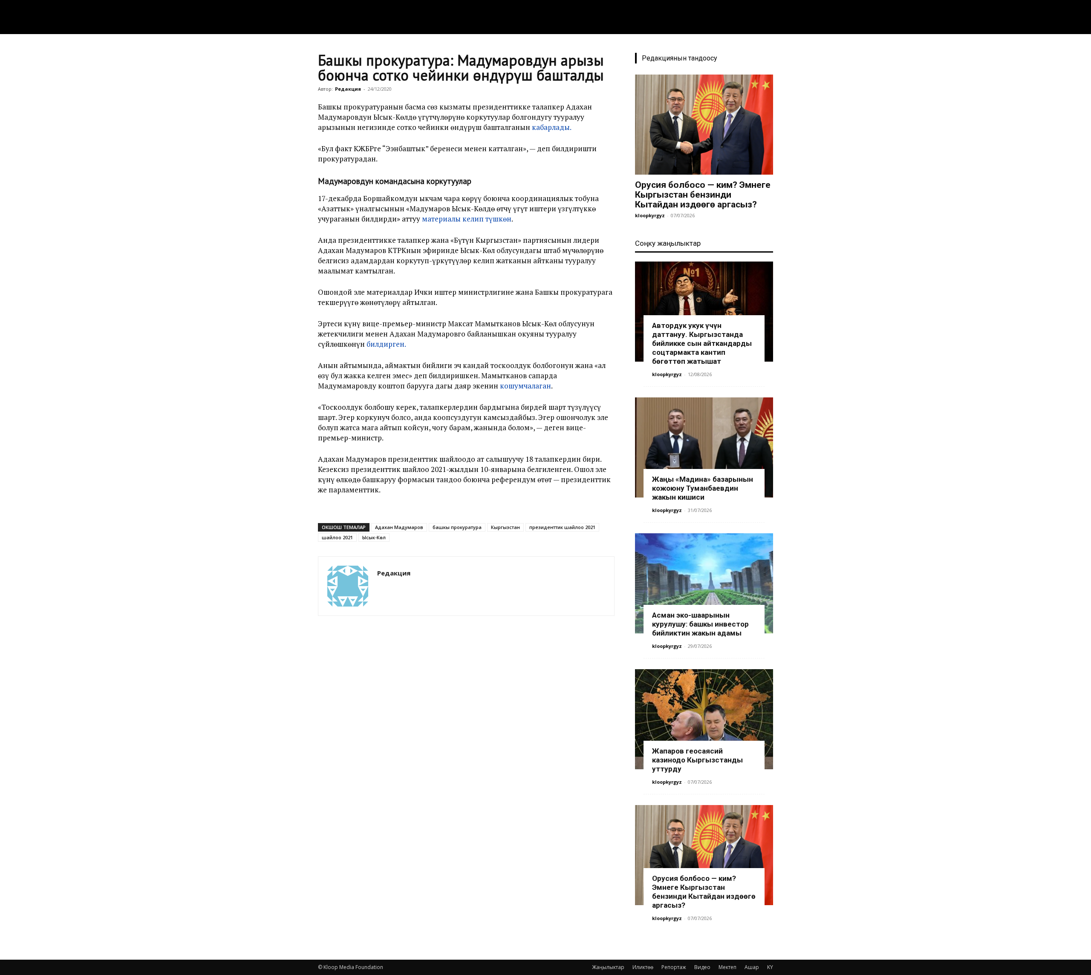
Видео (702, 967)
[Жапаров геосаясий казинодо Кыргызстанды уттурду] (704, 719)
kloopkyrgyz (650, 215)
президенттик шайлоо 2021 (562, 527)
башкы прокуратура (457, 527)
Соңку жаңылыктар (668, 243)
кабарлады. (551, 127)
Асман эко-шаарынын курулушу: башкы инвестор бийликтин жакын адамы (700, 624)
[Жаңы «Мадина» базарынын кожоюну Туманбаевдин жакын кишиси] (704, 447)
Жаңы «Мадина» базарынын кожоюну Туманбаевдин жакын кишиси (702, 488)
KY (770, 967)
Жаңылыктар (608, 967)
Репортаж (673, 967)
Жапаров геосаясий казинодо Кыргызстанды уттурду (697, 760)
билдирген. (385, 344)
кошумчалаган (525, 386)
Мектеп (727, 967)
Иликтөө (642, 967)
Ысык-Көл (374, 537)
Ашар (752, 967)
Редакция (348, 89)
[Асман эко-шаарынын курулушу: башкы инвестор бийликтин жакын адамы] (704, 583)
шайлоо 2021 (337, 537)
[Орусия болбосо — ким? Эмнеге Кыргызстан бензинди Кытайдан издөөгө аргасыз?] (704, 125)
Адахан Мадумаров (399, 527)
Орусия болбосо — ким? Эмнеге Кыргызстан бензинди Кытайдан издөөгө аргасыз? (703, 195)
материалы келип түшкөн (466, 219)
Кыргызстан (505, 527)
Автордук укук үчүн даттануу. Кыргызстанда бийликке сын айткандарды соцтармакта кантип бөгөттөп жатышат (702, 343)
